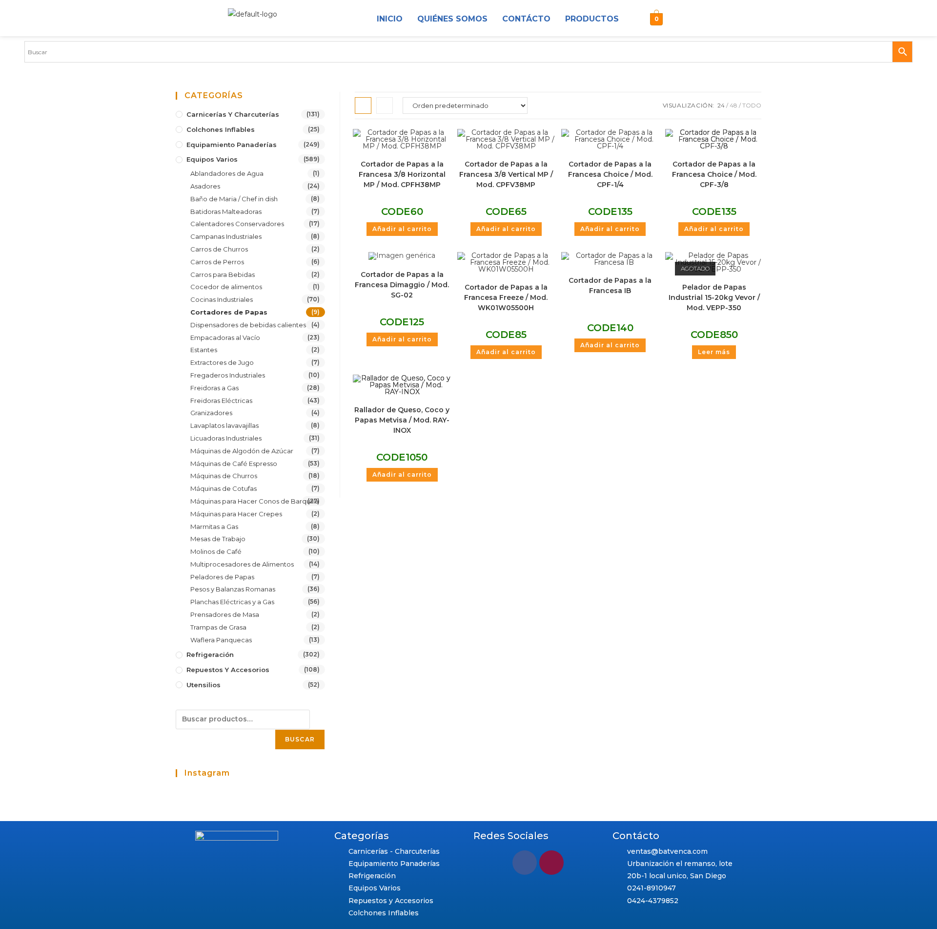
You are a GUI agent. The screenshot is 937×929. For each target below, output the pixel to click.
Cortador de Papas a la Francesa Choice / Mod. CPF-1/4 (610, 174)
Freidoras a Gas (214, 388)
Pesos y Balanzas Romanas (232, 589)
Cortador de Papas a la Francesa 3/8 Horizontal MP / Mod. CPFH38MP (402, 174)
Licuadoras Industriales (226, 438)
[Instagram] (680, 19)
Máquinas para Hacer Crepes (236, 514)
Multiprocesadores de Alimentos (242, 564)
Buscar (300, 739)
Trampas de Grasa (218, 627)
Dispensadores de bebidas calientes (248, 325)
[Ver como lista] (384, 105)
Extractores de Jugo (222, 362)
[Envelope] (703, 19)
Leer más (714, 352)
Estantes (203, 350)
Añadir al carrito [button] (402, 228)
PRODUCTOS (592, 18)
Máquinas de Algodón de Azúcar (241, 451)
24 (721, 105)
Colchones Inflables (220, 129)
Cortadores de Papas (228, 312)
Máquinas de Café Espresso (233, 463)
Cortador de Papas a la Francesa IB (610, 285)
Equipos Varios (212, 159)
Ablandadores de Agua (227, 173)
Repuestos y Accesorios (227, 670)
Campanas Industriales (226, 236)
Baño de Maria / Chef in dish (234, 199)
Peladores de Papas (222, 577)
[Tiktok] (727, 19)
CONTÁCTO (526, 18)
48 (733, 105)
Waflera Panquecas (221, 640)
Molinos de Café (216, 551)
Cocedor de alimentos (226, 287)
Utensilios (203, 685)
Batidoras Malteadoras (226, 211)
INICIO (390, 18)
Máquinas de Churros (223, 476)
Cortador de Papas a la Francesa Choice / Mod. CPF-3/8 (714, 174)
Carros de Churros (219, 249)
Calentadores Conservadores (237, 224)
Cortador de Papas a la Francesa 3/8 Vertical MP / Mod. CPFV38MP (506, 174)
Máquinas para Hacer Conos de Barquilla (254, 501)
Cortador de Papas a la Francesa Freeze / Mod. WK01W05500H (506, 297)
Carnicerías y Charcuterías (232, 114)
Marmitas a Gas (214, 526)
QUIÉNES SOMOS (452, 18)
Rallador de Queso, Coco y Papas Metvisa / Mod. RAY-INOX (401, 420)
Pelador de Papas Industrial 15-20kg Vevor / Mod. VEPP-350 (714, 297)
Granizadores (211, 413)
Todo (751, 105)
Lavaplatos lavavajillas (224, 425)
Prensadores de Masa (224, 614)
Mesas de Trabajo (217, 539)
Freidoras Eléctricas (221, 400)
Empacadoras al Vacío (225, 337)
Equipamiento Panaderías (231, 144)
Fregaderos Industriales (227, 375)
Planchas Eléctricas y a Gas (232, 602)
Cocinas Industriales (221, 299)
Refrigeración (210, 654)
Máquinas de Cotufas (223, 488)
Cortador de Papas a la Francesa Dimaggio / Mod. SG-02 (402, 284)
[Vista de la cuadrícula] (363, 105)
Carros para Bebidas (222, 274)
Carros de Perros (217, 262)
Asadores (205, 186)
